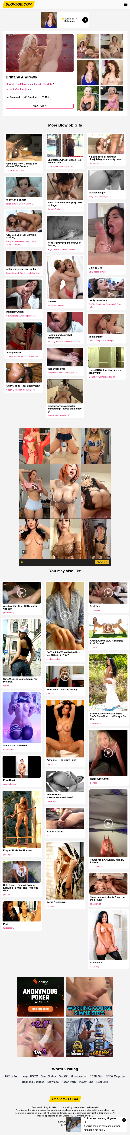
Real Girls (102, 1082)
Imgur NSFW (30, 1076)
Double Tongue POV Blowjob (101, 341)
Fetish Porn (69, 1082)
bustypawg (94, 967)
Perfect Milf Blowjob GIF (58, 306)
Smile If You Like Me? (15, 745)
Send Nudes (48, 1076)
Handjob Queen (15, 312)
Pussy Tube (86, 1082)
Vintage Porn (13, 352)
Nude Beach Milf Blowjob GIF (60, 167)
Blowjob (10, 84)
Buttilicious (96, 962)
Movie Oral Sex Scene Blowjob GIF (63, 373)
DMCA (62, 1121)
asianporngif (95, 904)
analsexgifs (51, 801)
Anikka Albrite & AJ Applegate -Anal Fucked (107, 642)
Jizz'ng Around (54, 831)
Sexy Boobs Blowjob (98, 272)
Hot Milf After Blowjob (17, 89)
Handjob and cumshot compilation (60, 336)
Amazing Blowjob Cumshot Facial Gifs (64, 342)
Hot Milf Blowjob (43, 84)
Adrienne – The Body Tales (61, 760)
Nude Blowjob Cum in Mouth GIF (20, 204)
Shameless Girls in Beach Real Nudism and (64, 161)
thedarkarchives (56, 369)
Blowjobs (53, 1082)
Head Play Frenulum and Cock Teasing (64, 244)
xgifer (48, 836)
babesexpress (96, 723)
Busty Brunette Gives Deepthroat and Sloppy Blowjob (22, 243)
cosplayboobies (97, 866)
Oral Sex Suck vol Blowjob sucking (21, 236)
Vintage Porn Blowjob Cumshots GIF (22, 356)
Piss (5, 924)
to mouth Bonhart (16, 199)
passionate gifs (97, 192)
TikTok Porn (12, 1076)
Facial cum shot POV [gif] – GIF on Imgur (65, 204)
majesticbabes (9, 784)
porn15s (93, 647)
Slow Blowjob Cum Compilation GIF (21, 316)
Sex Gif (63, 1076)
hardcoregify (8, 928)
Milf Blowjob (24, 84)
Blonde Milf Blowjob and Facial (102, 377)
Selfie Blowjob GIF (97, 163)
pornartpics (8, 854)
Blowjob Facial (54, 209)
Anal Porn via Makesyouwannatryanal (59, 796)
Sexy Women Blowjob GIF (59, 415)
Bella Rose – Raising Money (61, 689)
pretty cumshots (98, 300)
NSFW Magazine (115, 1076)
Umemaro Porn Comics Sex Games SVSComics (21, 165)
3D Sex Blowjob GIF (15, 170)
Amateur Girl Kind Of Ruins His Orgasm (20, 607)
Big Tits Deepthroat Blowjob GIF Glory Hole (105, 305)
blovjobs (93, 783)
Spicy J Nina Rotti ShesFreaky (23, 386)
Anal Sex (95, 606)
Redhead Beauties (33, 1082)
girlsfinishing (8, 613)
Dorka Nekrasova (55, 902)
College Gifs (95, 268)
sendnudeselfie (53, 659)
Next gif (40, 105)
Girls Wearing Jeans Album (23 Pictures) (20, 680)
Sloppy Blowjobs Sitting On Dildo (20, 390)
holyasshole (95, 610)
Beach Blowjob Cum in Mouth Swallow (23, 273)
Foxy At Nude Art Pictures (17, 850)
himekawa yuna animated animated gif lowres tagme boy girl (64, 409)
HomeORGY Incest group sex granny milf (105, 371)
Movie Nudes (78, 1076)
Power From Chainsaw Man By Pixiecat (107, 861)
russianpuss (8, 750)
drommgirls (51, 764)
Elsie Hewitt (9, 780)
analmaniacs (96, 336)
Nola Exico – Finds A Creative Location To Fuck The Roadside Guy (20, 888)
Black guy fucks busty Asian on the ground (107, 898)
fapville (6, 686)
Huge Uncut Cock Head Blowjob (61, 249)
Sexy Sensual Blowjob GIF (100, 197)
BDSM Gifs (96, 1076)
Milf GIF (52, 301)
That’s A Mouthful (99, 779)
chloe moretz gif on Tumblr (21, 269)
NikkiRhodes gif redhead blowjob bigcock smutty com (105, 158)
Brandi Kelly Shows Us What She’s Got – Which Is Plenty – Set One (108, 716)
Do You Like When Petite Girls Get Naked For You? (63, 653)
